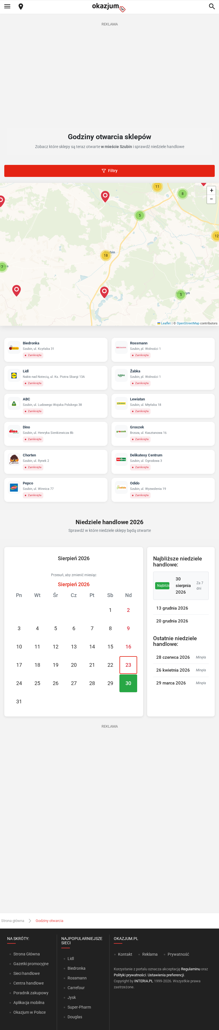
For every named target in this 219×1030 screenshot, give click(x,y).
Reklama (150, 954)
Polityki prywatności (130, 975)
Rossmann (77, 978)
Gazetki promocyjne (30, 963)
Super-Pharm (79, 1007)
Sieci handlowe (26, 973)
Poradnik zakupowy (30, 993)
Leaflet (165, 323)
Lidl (71, 958)
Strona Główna (26, 954)
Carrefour (76, 987)
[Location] (20, 7)
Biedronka (77, 968)
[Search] (211, 7)
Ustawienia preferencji (166, 975)
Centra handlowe (28, 983)
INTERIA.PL (143, 981)
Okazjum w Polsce (29, 1012)
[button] (105, 255)
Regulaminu (190, 969)
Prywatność (178, 954)
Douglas (75, 1017)
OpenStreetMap (188, 323)
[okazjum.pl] (109, 7)
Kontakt (125, 954)
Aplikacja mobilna (28, 1002)
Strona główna (12, 921)
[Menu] (7, 7)
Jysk (72, 997)
